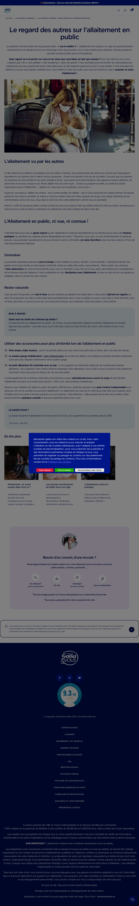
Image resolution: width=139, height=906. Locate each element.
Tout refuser (45, 470)
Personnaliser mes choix (89, 470)
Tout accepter (64, 470)
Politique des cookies (59, 462)
